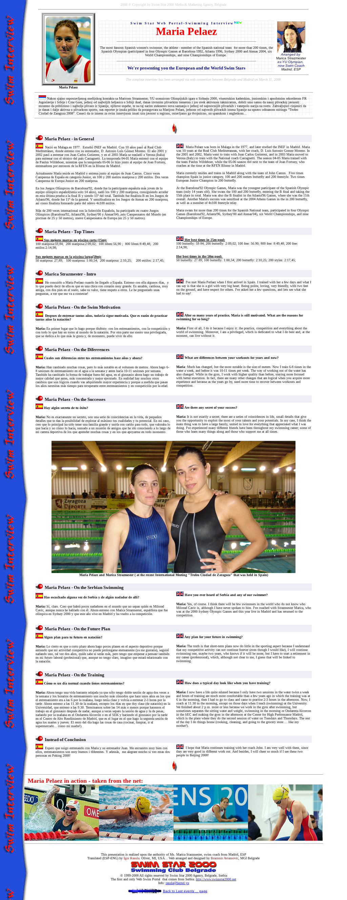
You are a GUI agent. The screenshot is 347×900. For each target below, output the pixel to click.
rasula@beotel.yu (177, 883)
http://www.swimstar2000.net (216, 879)
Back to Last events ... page (185, 891)
